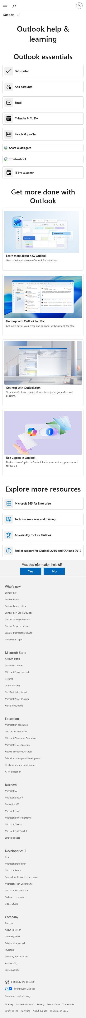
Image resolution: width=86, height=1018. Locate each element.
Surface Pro (10, 592)
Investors (9, 949)
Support (9, 15)
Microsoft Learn (13, 870)
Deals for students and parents (20, 764)
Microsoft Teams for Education (20, 738)
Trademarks (68, 1004)
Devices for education (16, 731)
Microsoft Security (14, 797)
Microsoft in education (16, 724)
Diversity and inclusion (16, 956)
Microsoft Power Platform (18, 817)
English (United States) (22, 981)
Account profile (12, 658)
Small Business (12, 837)
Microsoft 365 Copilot (16, 831)
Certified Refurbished (16, 692)
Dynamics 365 (12, 804)
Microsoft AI (11, 790)
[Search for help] (14, 5)
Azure (8, 856)
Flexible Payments (14, 705)
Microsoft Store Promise (17, 698)
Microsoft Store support (17, 672)
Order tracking (12, 685)
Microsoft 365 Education (17, 744)
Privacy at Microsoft (15, 943)
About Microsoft (13, 929)
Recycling (25, 1010)
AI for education (13, 771)
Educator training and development (23, 758)
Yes (30, 571)
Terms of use (53, 1004)
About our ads (40, 1010)
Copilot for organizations (17, 619)
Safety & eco (11, 1010)
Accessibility (11, 963)
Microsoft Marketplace (16, 890)
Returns (9, 678)
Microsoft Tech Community (18, 883)
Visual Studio (11, 903)
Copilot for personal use (17, 626)
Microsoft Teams (13, 824)
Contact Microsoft (25, 1004)
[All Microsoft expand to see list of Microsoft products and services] (5, 6)
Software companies (15, 897)
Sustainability (12, 969)
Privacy (40, 1004)
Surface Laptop (12, 599)
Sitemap (9, 1004)
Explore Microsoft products (18, 632)
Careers (9, 923)
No (54, 571)
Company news (12, 936)
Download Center (14, 665)
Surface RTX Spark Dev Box (18, 612)
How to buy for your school (18, 751)
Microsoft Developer (15, 863)
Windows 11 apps (14, 639)
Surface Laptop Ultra (15, 606)
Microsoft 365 (12, 810)
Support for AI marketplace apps (21, 877)
